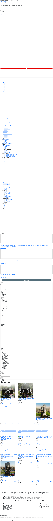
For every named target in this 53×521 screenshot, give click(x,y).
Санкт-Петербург (7, 187)
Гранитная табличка (6, 182)
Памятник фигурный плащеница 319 (6, 450)
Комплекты (6, 161)
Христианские (6, 96)
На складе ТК (6, 197)
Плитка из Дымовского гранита (9, 156)
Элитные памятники (20, 506)
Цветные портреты (7, 165)
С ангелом (6, 116)
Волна (5, 111)
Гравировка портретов (32, 504)
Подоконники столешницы (6, 180)
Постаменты (6, 158)
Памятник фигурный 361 (22, 450)
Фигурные (4, 85)
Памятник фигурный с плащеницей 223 (6, 444)
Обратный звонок (7, 210)
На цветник (6, 128)
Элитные (5, 137)
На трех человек (7, 114)
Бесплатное (6, 195)
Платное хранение (7, 196)
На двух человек (7, 115)
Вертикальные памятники (21, 502)
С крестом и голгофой (8, 125)
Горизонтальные (7, 84)
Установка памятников (32, 503)
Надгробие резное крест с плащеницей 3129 (25, 481)
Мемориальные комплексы (7, 134)
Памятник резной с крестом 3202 (41, 487)
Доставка (29, 506)
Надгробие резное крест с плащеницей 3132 (7, 487)
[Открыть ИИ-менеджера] (1, 14)
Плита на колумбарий (6, 184)
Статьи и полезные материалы (9, 214)
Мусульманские (7, 97)
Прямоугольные (5, 82)
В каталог (6, 520)
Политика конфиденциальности (32, 511)
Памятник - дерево (7, 117)
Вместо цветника (7, 129)
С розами (5, 123)
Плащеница (6, 112)
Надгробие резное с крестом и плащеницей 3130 (44, 481)
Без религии (6, 93)
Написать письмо (7, 209)
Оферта (5, 191)
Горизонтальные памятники (21, 503)
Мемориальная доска (6, 183)
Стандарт (5, 135)
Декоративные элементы (7, 145)
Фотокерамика (6, 179)
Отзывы (5, 215)
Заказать (2, 402)
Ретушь (5, 166)
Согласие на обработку (41, 511)
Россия (5, 189)
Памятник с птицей (7, 113)
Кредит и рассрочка (7, 192)
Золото (5, 168)
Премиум (5, 136)
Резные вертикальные (8, 89)
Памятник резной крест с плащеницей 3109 (25, 462)
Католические (6, 94)
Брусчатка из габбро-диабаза (9, 155)
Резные (4, 88)
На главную (11, 520)
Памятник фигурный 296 (40, 444)
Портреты (6, 164)
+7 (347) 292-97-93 (3, 518)
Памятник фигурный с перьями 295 (24, 444)
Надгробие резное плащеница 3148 (24, 487)
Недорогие (5, 132)
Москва (5, 188)
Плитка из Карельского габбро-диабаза (10, 154)
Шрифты (5, 169)
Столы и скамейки (7, 152)
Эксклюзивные (5, 131)
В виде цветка (6, 120)
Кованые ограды (6, 139)
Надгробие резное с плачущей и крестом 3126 (8, 431)
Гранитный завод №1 (3, 1)
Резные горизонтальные (8, 90)
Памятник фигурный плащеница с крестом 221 (43, 437)
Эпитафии (6, 170)
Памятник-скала (7, 121)
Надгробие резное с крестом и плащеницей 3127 (8, 481)
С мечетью (6, 124)
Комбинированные (6, 91)
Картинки (6, 172)
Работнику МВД (7, 99)
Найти (2, 378)
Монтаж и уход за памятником (9, 199)
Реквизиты (6, 211)
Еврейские (6, 95)
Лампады (5, 146)
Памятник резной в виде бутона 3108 (6, 476)
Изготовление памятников (32, 502)
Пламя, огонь (6, 110)
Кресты (5, 151)
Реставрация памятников (32, 505)
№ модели (2, 374)
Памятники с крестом (7, 119)
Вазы (5, 148)
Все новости (26, 280)
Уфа (5, 205)
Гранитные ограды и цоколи (7, 143)
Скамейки (6, 160)
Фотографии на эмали (8, 178)
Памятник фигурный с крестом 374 (41, 450)
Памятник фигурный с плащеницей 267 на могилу (44, 384)
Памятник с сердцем (7, 122)
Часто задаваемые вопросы (8, 216)
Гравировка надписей (6, 167)
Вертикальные (6, 83)
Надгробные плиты (6, 127)
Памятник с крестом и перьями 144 (24, 437)
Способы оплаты (7, 193)
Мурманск (6, 204)
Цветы (5, 150)
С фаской (5, 130)
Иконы (5, 177)
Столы (5, 159)
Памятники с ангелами (20, 505)
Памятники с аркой (7, 126)
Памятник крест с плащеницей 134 (41, 431)
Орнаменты (6, 174)
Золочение (6, 173)
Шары (5, 147)
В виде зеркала (6, 118)
